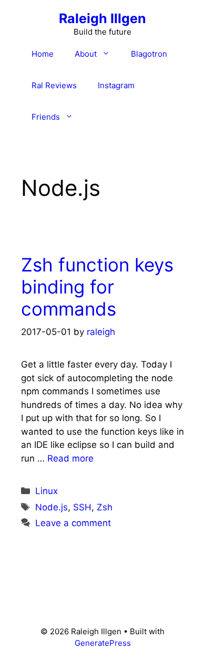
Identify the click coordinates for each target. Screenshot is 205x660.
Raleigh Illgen (102, 18)
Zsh (104, 507)
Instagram (116, 85)
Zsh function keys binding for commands (97, 287)
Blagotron (149, 54)
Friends (46, 117)
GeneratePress (103, 643)
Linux (46, 491)
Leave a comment (73, 523)
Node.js (51, 507)
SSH (82, 507)
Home (43, 54)
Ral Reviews (54, 85)
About (86, 54)
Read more (70, 458)
